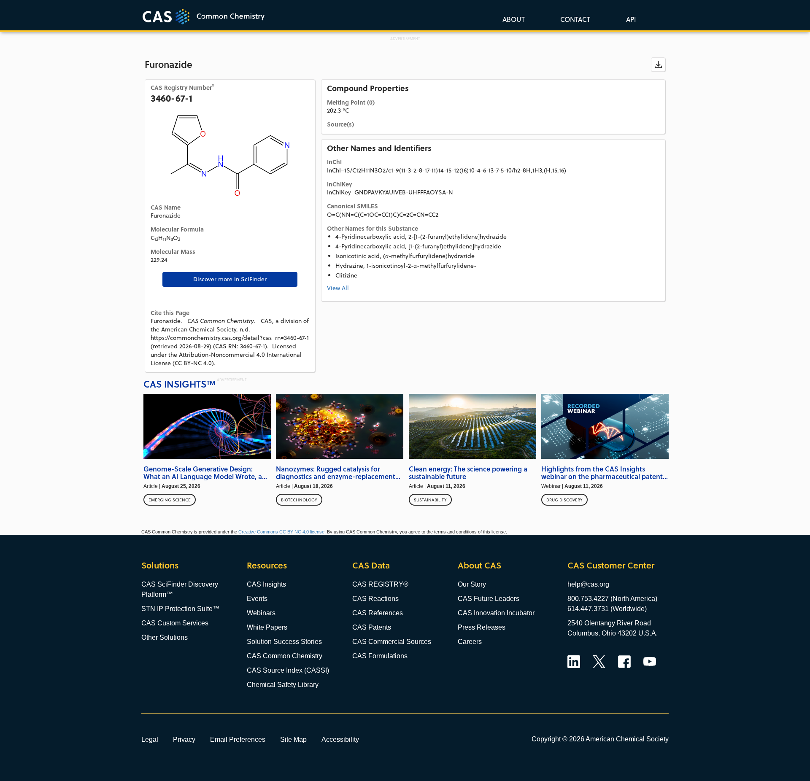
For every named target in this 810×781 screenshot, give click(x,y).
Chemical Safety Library (283, 684)
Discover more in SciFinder (230, 279)
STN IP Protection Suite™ (180, 608)
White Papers (267, 627)
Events (257, 598)
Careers (470, 641)
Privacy (184, 739)
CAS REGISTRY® (380, 584)
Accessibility (340, 739)
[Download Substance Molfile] (658, 64)
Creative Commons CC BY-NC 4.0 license (281, 531)
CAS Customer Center (610, 565)
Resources (267, 565)
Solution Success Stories (284, 641)
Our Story (472, 584)
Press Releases (481, 627)
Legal (149, 739)
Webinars (261, 613)
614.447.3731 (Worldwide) (607, 608)
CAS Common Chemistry (284, 656)
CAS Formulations (380, 656)
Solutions (159, 565)
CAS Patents (371, 627)
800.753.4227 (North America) (612, 598)
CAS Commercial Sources (391, 641)
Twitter (599, 661)
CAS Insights (266, 584)
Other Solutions (164, 637)
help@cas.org (588, 584)
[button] (629, 19)
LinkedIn (573, 661)
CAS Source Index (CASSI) (288, 670)
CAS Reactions (375, 598)
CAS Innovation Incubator (496, 613)
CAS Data (371, 565)
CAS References (377, 613)
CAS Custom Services (174, 623)
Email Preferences (237, 739)
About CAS (479, 565)
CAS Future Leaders (488, 598)
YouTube (649, 661)
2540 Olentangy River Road (609, 623)
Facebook (624, 661)
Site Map (293, 739)
